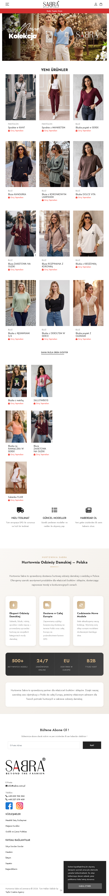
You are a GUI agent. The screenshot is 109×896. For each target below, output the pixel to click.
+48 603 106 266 (16, 796)
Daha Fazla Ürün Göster (54, 352)
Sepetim (9, 863)
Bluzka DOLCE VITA (86, 194)
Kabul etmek (85, 886)
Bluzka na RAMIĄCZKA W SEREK (16, 448)
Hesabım (9, 852)
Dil (61, 890)
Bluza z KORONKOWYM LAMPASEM (54, 196)
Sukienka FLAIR (15, 497)
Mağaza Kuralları (13, 826)
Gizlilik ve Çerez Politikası (16, 831)
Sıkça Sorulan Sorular (15, 846)
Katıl (92, 745)
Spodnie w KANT (16, 127)
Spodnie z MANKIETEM (53, 127)
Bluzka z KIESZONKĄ (86, 263)
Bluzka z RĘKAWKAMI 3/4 (19, 335)
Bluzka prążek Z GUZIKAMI (83, 335)
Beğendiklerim (11, 869)
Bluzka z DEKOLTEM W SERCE (53, 335)
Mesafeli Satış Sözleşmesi (16, 820)
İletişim (8, 857)
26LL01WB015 (41, 400)
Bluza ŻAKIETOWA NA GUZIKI (19, 265)
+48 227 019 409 (16, 799)
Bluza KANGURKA (17, 194)
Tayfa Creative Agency (15, 892)
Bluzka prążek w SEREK (87, 127)
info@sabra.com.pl (16, 785)
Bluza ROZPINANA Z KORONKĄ (52, 265)
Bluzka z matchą (16, 400)
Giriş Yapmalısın (16, 130)
